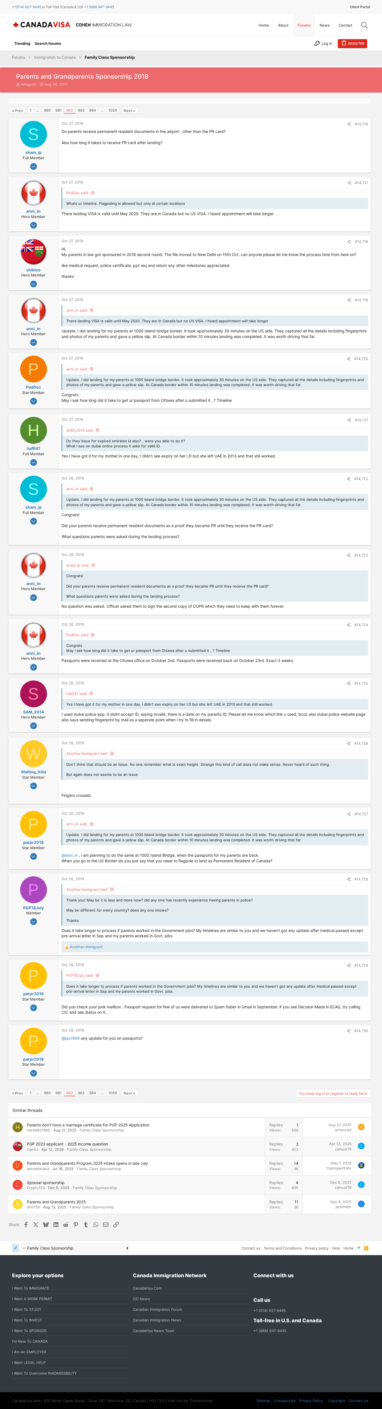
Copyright (336, 1400)
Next (128, 110)
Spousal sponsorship (46, 1182)
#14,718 (361, 241)
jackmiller (344, 1206)
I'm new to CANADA (30, 1341)
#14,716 (361, 124)
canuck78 (343, 1149)
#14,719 (361, 300)
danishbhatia (38, 1168)
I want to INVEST (27, 1320)
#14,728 (361, 879)
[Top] (358, 1248)
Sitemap (263, 1400)
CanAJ (32, 1149)
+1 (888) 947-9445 (99, 7)
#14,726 (361, 743)
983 (81, 110)
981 (58, 110)
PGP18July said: (80, 975)
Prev (19, 110)
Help (336, 1248)
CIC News (141, 1299)
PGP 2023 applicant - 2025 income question (67, 1144)
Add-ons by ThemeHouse (190, 1400)
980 (47, 110)
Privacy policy (317, 1248)
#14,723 (361, 555)
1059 (113, 110)
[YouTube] (297, 1287)
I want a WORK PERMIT (32, 1299)
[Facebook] (256, 1287)
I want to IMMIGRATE (30, 1288)
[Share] (349, 124)
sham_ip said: (77, 565)
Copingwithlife (339, 1168)
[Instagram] (266, 1287)
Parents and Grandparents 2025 (56, 1201)
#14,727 (361, 814)
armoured (343, 1130)
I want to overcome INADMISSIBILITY (44, 1373)
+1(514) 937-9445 (26, 7)
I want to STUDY (26, 1309)
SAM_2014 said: (80, 430)
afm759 (33, 1207)
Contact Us (358, 1400)
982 (69, 110)
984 (92, 110)
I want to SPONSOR (29, 1330)
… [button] (37, 110)
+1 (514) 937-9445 (269, 1310)
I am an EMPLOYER (29, 1352)
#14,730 (361, 1030)
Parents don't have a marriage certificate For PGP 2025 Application (88, 1124)
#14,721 (361, 420)
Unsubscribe (285, 1400)
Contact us (250, 1248)
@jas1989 (71, 1038)
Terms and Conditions (283, 1248)
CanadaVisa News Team (153, 1330)
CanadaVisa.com (147, 1288)
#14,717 (361, 182)
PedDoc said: (77, 193)
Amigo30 (28, 84)
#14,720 (361, 358)
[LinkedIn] (276, 1287)
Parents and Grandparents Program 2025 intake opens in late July (87, 1163)
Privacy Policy (311, 1400)
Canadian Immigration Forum (157, 1309)
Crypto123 (36, 1187)
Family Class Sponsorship (102, 1130)
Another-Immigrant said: (87, 753)
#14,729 (361, 965)
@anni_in (70, 855)
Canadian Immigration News (157, 1320)
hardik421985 (38, 1130)
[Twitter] (287, 1287)
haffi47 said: (77, 693)
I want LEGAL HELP (29, 1362)
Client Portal (360, 7)
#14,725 (361, 683)
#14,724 (361, 625)
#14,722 (361, 478)
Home (348, 1248)
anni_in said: (77, 310)
